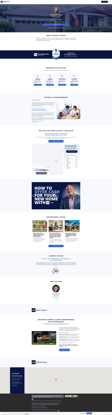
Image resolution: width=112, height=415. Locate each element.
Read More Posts (56, 245)
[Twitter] (54, 20)
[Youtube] (61, 20)
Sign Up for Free (64, 349)
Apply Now (104, 1)
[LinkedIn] (68, 396)
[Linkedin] (58, 20)
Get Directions (14, 385)
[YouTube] (72, 396)
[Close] (111, 413)
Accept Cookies (89, 413)
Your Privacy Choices (83, 413)
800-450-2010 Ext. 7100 (42, 396)
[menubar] (110, 1)
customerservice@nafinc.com (35, 404)
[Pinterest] (77, 396)
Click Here (62, 27)
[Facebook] (51, 20)
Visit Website (56, 299)
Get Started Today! (56, 141)
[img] (56, 195)
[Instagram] (56, 20)
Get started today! (35, 121)
